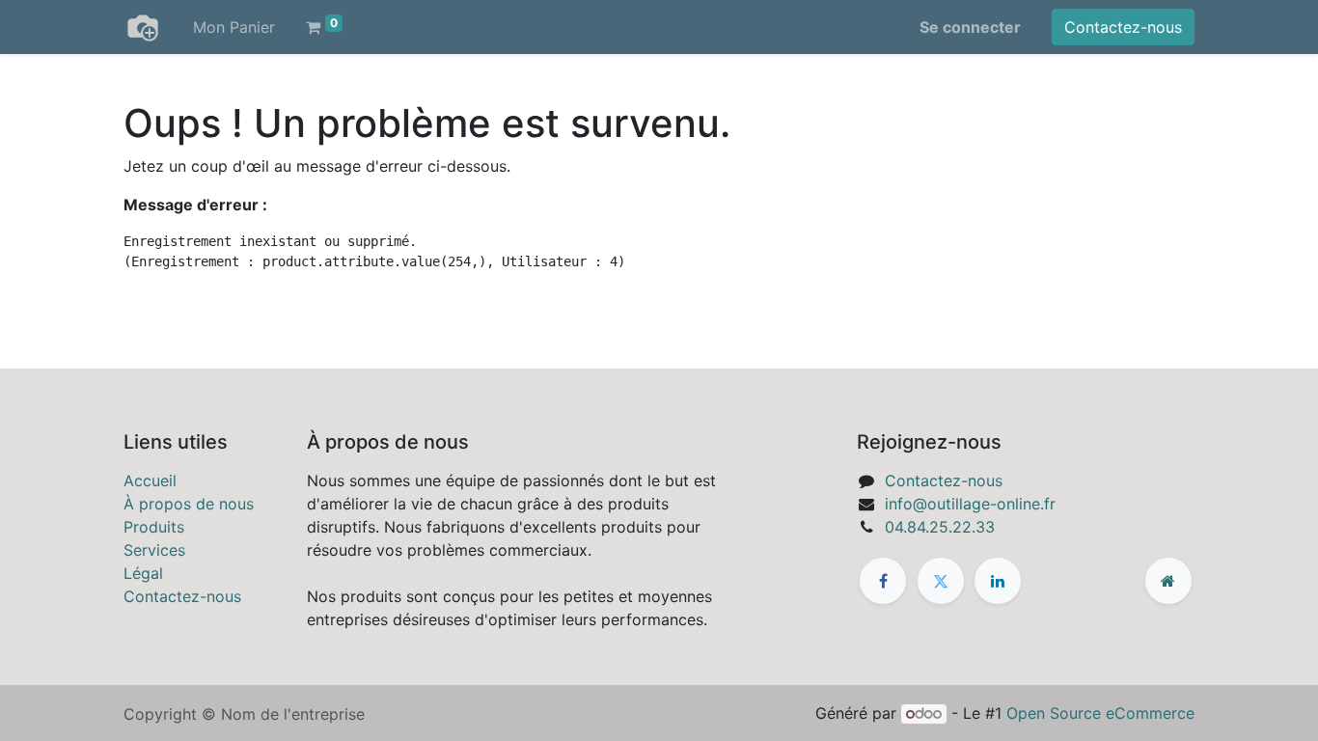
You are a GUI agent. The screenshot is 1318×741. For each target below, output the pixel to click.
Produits (154, 526)
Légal (143, 573)
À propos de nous (189, 503)
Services (154, 550)
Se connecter (970, 27)
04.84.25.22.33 (940, 526)
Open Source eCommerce (1100, 713)
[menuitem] (234, 27)
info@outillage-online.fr (970, 503)
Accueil (150, 480)
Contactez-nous (1123, 27)
